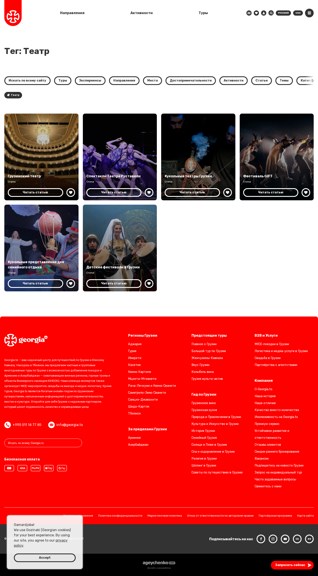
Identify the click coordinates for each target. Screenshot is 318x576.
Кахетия (134, 365)
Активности (141, 13)
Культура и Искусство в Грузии (215, 424)
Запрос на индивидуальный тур (278, 472)
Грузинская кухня (204, 410)
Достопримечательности (191, 80)
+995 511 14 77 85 (27, 425)
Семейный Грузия (204, 438)
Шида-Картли (138, 406)
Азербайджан (138, 445)
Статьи (261, 80)
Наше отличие (265, 403)
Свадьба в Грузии (268, 358)
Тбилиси (134, 413)
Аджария (134, 344)
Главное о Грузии (204, 344)
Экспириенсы (90, 80)
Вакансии (262, 458)
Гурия (132, 351)
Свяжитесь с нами (268, 486)
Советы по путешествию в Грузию (217, 472)
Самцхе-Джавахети (143, 399)
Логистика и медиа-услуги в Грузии (281, 351)
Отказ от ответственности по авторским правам (220, 515)
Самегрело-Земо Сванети (147, 393)
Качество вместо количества (277, 410)
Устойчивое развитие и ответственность (272, 434)
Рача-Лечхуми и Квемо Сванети (152, 386)
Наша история (265, 396)
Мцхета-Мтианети (142, 379)
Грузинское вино (203, 403)
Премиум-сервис (267, 424)
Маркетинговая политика (165, 515)
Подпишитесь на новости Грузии (279, 465)
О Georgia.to (263, 389)
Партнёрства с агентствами (276, 365)
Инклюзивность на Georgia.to (276, 417)
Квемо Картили (139, 372)
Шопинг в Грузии (203, 465)
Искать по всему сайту (27, 80)
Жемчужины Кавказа (207, 358)
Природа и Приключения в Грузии (216, 417)
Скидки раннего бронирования (277, 452)
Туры (203, 13)
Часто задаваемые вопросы (275, 479)
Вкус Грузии (200, 365)
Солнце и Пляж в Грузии (209, 445)
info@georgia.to (69, 425)
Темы (284, 80)
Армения (134, 438)
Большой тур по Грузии (208, 351)
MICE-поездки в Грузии (272, 344)
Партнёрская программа (275, 515)
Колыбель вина (202, 372)
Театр (15, 95)
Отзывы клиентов (268, 445)
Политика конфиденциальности (120, 515)
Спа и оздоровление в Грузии (213, 452)
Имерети (134, 358)
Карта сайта (305, 515)
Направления (72, 13)
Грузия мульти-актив (207, 379)
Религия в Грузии (204, 458)
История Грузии (203, 431)
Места (152, 80)
